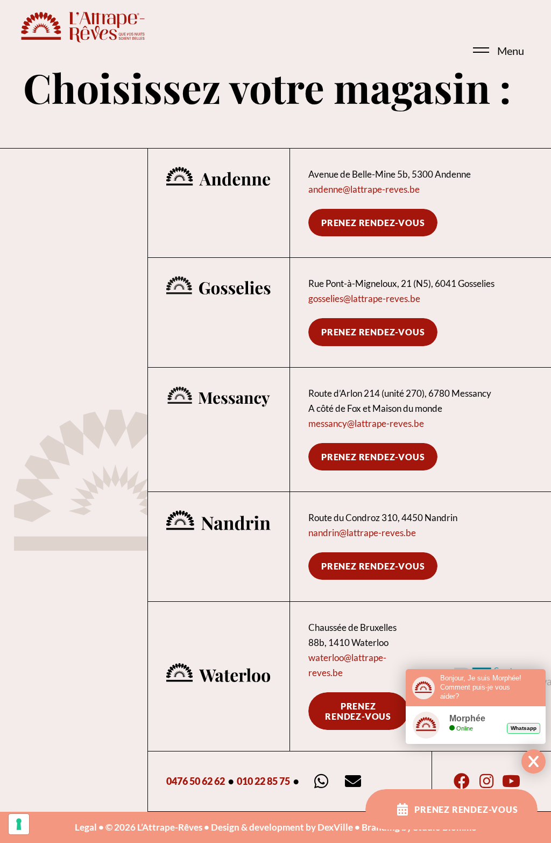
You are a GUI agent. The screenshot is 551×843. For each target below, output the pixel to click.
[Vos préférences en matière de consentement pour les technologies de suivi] (19, 824)
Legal (86, 827)
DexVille (335, 827)
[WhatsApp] (321, 781)
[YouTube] (510, 781)
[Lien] (218, 203)
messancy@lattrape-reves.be (366, 423)
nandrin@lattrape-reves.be (362, 532)
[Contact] (353, 781)
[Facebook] (462, 781)
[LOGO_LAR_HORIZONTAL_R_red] (83, 27)
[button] (466, 34)
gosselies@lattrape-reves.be (364, 298)
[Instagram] (486, 781)
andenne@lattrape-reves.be (364, 189)
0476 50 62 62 (195, 781)
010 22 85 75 (263, 781)
